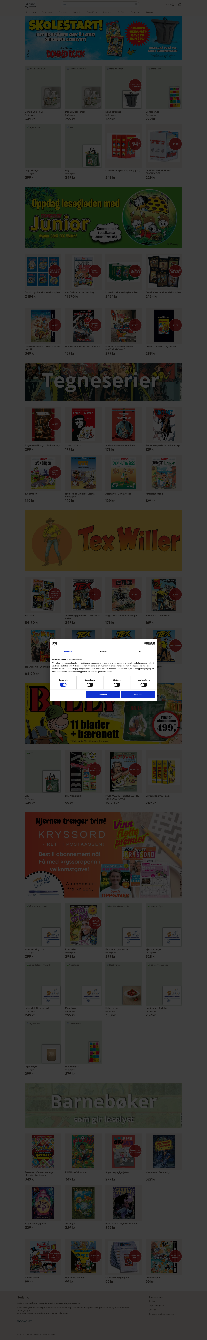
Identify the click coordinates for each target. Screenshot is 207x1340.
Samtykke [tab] (67, 651)
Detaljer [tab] (103, 651)
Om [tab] (139, 651)
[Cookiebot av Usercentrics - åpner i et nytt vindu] (144, 643)
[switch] (90, 685)
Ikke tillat (103, 695)
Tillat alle (137, 695)
